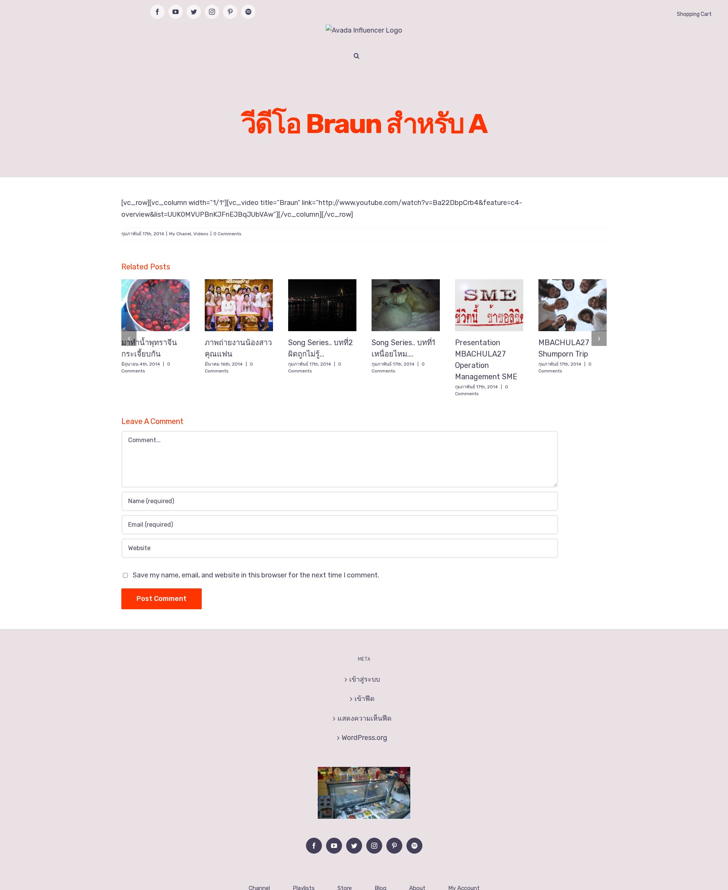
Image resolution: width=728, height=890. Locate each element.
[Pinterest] (394, 846)
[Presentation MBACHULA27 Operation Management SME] (489, 305)
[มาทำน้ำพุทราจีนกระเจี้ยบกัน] (155, 305)
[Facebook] (314, 846)
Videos (201, 233)
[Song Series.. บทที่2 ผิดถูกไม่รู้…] (322, 305)
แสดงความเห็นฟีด (364, 718)
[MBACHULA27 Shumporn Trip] (572, 305)
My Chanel (180, 233)
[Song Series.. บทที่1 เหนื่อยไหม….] (406, 305)
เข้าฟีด (365, 698)
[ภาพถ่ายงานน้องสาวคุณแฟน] (239, 305)
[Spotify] (414, 846)
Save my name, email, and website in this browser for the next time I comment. (256, 575)
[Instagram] (374, 846)
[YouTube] (334, 846)
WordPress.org (364, 738)
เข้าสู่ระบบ (364, 679)
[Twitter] (354, 846)
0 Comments (227, 233)
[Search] (356, 56)
